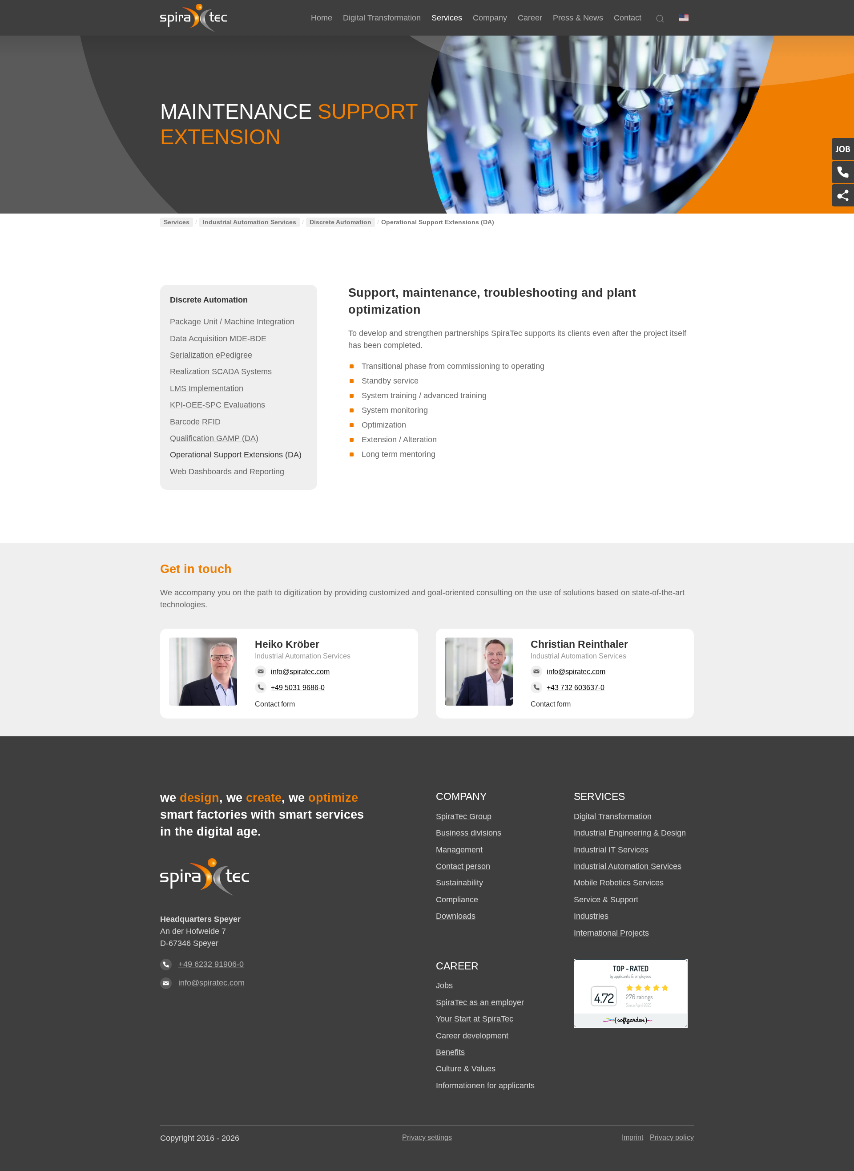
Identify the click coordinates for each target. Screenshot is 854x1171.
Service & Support (606, 899)
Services (176, 222)
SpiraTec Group (463, 816)
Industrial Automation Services (249, 222)
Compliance (457, 899)
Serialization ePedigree (211, 355)
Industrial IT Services (611, 849)
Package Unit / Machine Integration (232, 321)
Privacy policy (672, 1137)
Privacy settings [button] (427, 1137)
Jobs (444, 985)
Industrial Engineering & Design (630, 832)
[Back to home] (193, 18)
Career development (472, 1035)
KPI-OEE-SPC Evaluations (217, 404)
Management (459, 849)
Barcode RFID (195, 421)
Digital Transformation (613, 816)
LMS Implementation (206, 388)
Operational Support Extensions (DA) (236, 454)
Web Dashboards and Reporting (227, 471)
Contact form (275, 704)
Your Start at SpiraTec (474, 1018)
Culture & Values (465, 1068)
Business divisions (468, 832)
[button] (683, 18)
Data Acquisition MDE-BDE (218, 338)
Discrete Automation (340, 222)
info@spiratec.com (211, 982)
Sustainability (459, 882)
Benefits (450, 1052)
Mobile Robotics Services (619, 882)
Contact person (463, 866)
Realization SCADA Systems (221, 371)
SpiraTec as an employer (480, 1002)
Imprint (632, 1137)
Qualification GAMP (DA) (214, 438)
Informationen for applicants (485, 1085)
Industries (591, 916)
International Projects (611, 933)
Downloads (455, 916)
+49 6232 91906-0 (211, 964)
